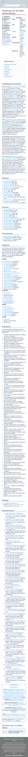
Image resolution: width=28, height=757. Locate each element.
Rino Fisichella (7, 292)
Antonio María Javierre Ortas (10, 219)
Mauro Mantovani (7, 362)
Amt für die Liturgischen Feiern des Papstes (14, 714)
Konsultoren (21, 331)
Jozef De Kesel (7, 274)
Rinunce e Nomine (10, 645)
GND (16, 719)
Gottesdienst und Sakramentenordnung (11, 692)
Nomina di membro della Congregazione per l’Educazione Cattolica (14, 604)
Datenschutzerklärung (17, 755)
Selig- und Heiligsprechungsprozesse (14, 692)
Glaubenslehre (20, 689)
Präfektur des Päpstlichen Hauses (13, 714)
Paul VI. (18, 102)
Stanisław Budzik (7, 297)
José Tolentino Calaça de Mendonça (23, 33)
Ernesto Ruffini (7, 211)
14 (13, 256)
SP (14, 365)
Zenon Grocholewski (8, 200)
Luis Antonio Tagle (8, 264)
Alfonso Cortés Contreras (9, 301)
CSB (14, 223)
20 (17, 285)
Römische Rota (16, 705)
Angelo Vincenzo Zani (8, 226)
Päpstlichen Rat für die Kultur (6, 39)
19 (17, 284)
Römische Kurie (14, 685)
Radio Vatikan (21, 542)
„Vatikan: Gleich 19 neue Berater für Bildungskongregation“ (13, 665)
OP (13, 224)
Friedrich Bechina (12, 166)
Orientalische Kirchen (19, 690)
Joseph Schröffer (7, 217)
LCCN (3, 720)
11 (21, 238)
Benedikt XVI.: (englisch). (14, 519)
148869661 (17, 720)
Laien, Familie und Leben (18, 696)
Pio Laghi (6, 197)
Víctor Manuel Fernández (9, 283)
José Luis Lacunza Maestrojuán (11, 273)
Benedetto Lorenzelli (8, 188)
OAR (19, 273)
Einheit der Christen (7, 697)
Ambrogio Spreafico (8, 309)
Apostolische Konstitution (12, 108)
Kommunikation (20, 700)
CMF (14, 220)
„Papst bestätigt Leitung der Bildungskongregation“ (12, 585)
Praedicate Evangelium (7, 157)
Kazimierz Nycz (7, 270)
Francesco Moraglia (8, 300)
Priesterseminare (15, 99)
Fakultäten (18, 139)
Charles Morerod (7, 312)
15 (19, 261)
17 (17, 263)
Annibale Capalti (7, 181)
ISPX (15, 271)
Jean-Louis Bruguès (8, 224)
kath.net (18, 586)
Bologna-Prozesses (12, 143)
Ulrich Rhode (7, 385)
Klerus (22, 693)
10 (22, 237)
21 (18, 287)
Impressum (8, 755)
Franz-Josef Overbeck (9, 308)
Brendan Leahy (7, 314)
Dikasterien (6, 689)
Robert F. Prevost (7, 284)
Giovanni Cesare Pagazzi (9, 227)
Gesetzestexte (13, 700)
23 (18, 312)
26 (9, 388)
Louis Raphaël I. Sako (8, 261)
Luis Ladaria (6, 265)
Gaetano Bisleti (7, 189)
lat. (2, 30)
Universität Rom (16, 92)
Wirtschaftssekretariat (7, 709)
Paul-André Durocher (8, 298)
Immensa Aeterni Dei (16, 86)
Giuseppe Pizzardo (8, 192)
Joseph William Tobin (8, 277)
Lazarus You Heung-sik (9, 267)
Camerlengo (22, 715)
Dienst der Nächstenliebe (8, 690)
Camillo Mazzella (7, 182)
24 (8, 332)
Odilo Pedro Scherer (8, 268)
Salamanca (13, 95)
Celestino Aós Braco (8, 281)
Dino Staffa (6, 216)
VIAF (13, 720)
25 (17, 341)
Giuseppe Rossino (8, 213)
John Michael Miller (8, 223)
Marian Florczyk (7, 306)
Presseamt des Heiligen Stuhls (16, 635)
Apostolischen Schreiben (11, 119)
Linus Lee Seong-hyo (8, 311)
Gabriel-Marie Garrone (9, 194)
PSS (11, 263)
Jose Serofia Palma (8, 294)
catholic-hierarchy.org (14, 506)
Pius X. (14, 97)
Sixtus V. (4, 88)
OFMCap (15, 281)
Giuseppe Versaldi (8, 201)
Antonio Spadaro (21, 43)
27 (6, 427)
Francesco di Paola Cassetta (10, 187)
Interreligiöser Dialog (16, 697)
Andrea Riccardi (7, 485)
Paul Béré (6, 371)
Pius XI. (5, 191)
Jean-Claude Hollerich (9, 279)
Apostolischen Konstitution (17, 156)
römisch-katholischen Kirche (6, 44)
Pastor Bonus (21, 108)
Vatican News (18, 536)
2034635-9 (19, 719)
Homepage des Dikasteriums (10, 503)
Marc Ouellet (6, 263)
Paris (7, 95)
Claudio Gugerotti (7, 286)
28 (22, 495)
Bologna (4, 95)
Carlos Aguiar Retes (8, 276)
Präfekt (14, 31)
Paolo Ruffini (6, 319)
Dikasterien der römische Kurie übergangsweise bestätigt (12, 541)
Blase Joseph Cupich (8, 287)
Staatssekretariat (14, 687)
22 (16, 288)
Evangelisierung (13, 689)
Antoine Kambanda (8, 280)
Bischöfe (18, 693)
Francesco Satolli (7, 184)
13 (7, 255)
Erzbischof (22, 37)
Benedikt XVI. (10, 122)
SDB (18, 219)
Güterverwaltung (21, 710)
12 (17, 240)
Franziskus (7, 254)
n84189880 (8, 720)
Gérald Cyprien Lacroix (9, 271)
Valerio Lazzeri (7, 315)
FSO (17, 166)
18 (16, 265)
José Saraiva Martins (8, 220)
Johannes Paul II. (10, 110)
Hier (18, 742)
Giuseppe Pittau (7, 221)
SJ (24, 44)
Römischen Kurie (15, 89)
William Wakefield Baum (9, 195)
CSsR (14, 277)
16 (17, 262)
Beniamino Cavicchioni (9, 185)
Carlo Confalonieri (8, 214)
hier (13, 742)
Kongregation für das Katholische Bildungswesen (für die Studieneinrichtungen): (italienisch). (15, 515)
